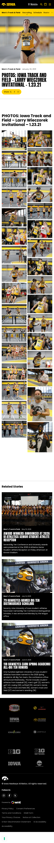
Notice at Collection (31, 817)
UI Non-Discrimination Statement (16, 822)
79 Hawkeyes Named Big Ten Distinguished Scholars (22, 602)
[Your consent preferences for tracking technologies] (4, 838)
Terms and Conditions (11, 813)
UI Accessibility (40, 822)
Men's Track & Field (11, 69)
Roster (47, 12)
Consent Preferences (25, 808)
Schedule (37, 12)
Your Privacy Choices (11, 817)
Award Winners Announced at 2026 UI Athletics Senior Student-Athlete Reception (27, 536)
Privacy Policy (8, 808)
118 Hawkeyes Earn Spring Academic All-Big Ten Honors (27, 666)
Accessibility (7, 826)
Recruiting (27, 12)
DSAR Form (28, 813)
